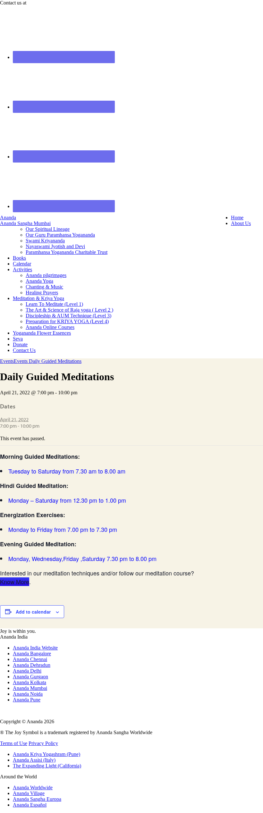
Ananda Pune (26, 699)
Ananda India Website (35, 647)
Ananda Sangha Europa (37, 799)
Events (7, 361)
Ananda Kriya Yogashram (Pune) (46, 754)
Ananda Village (29, 793)
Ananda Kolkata (29, 682)
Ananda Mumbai (30, 688)
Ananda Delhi (27, 671)
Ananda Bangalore (32, 653)
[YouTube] (2, 710)
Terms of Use (13, 743)
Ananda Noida (28, 694)
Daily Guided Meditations (55, 361)
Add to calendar (33, 611)
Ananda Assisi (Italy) (34, 760)
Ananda (8, 217)
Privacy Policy (43, 743)
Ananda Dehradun (31, 665)
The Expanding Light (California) (47, 765)
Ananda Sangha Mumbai (25, 223)
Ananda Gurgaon (30, 676)
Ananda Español (30, 805)
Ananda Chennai (30, 659)
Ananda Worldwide (33, 787)
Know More (14, 581)
